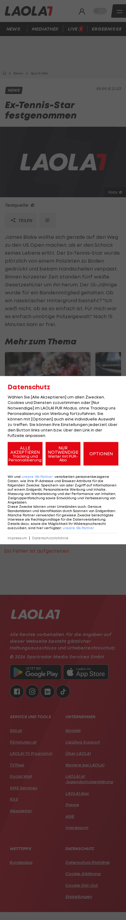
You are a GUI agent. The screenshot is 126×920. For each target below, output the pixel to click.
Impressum (17, 538)
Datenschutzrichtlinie (50, 538)
